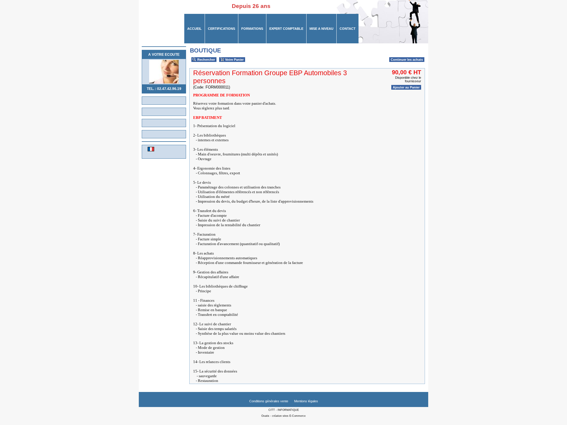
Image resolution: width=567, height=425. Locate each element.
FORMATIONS (252, 28)
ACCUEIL (194, 28)
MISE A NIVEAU (321, 28)
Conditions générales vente (268, 401)
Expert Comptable (286, 28)
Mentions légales (306, 401)
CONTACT (348, 28)
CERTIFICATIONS (221, 28)
